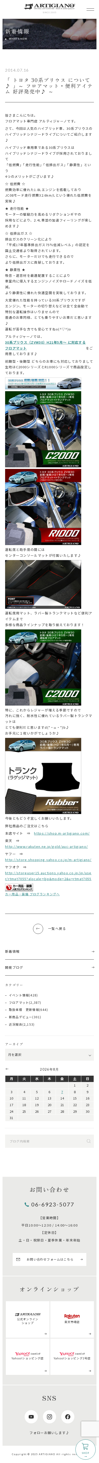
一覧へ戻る (57, 928)
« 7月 (6, 1069)
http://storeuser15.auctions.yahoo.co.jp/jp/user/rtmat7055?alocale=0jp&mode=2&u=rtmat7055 (48, 875)
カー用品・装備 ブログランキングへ (32, 894)
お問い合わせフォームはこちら (50, 1259)
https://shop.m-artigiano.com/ (62, 833)
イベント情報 (19, 995)
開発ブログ (14, 967)
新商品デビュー (20, 1017)
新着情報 (12, 951)
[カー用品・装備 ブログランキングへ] (19, 887)
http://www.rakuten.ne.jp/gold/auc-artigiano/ (46, 846)
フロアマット (19, 1002)
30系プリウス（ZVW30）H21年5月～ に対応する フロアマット (45, 345)
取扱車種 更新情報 (24, 1009)
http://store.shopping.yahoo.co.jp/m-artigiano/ (48, 859)
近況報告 (15, 1024)
